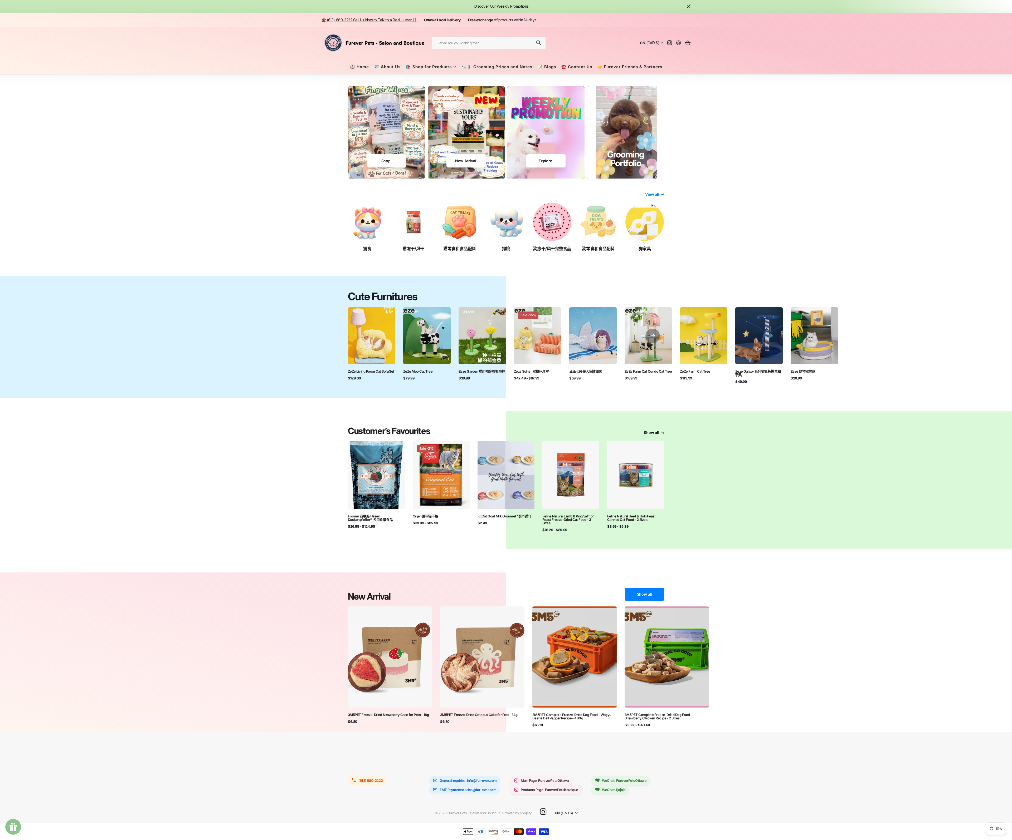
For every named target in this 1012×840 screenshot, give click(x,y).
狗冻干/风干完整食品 (552, 248)
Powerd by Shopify (517, 813)
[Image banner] (386, 132)
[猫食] (367, 222)
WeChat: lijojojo (613, 790)
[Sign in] (678, 43)
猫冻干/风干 (413, 248)
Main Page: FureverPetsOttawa (544, 780)
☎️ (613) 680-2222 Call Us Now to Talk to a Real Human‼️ (369, 20)
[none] (652, 335)
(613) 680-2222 (370, 780)
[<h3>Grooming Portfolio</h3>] (625, 132)
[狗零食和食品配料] (598, 222)
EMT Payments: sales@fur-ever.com (468, 790)
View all (652, 194)
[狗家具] (644, 222)
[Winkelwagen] (687, 43)
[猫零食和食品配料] (459, 222)
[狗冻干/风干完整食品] (552, 222)
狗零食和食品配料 (598, 248)
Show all (652, 432)
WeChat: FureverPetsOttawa (624, 780)
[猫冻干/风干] (413, 222)
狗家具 (645, 248)
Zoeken (539, 43)
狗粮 (506, 248)
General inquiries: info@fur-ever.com (468, 780)
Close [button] (688, 6)
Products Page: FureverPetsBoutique (549, 790)
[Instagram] (543, 812)
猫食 (367, 248)
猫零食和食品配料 (459, 248)
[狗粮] (506, 222)
